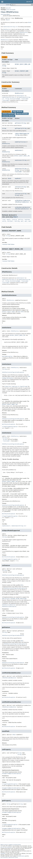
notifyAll (10, 221)
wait (22, 221)
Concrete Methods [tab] (8, 116)
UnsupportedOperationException (11, 788)
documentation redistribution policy (9, 857)
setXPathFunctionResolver (22, 200)
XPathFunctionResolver (22, 202)
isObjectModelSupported (22, 133)
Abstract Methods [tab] (22, 113)
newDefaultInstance (20, 142)
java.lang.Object (5, 14)
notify (4, 221)
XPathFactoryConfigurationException (13, 372)
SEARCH (8, 4)
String (4, 65)
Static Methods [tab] (17, 111)
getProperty (18, 128)
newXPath (17, 178)
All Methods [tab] (6, 111)
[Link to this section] (14, 53)
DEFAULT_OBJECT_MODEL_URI (22, 64)
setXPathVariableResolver (22, 207)
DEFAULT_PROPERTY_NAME (21, 71)
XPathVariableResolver (22, 208)
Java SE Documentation (6, 847)
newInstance (18, 150)
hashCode (27, 219)
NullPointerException (8, 424)
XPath (9, 178)
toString (16, 221)
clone (3, 219)
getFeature (18, 123)
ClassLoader (18, 171)
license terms (21, 856)
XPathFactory (19, 93)
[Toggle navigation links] (2, 2)
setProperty (18, 193)
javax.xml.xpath (10, 9)
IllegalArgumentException (10, 426)
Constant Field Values (8, 244)
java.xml (8, 8)
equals (8, 219)
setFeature (18, 186)
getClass (20, 219)
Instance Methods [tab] (8, 113)
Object (8, 19)
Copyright (3, 853)
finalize (14, 219)
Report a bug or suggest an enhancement (11, 844)
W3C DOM (21, 311)
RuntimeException (7, 356)
